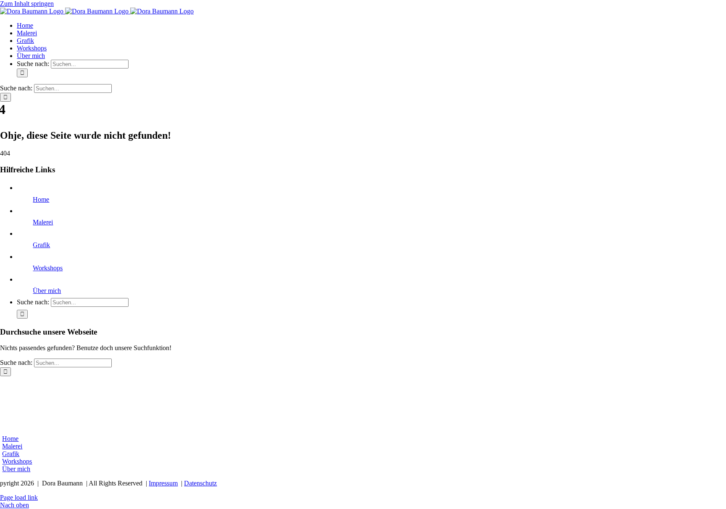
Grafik (41, 244)
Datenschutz (200, 483)
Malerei (43, 222)
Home (41, 199)
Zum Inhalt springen (27, 3)
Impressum (163, 483)
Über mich (47, 290)
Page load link (19, 497)
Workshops (48, 268)
